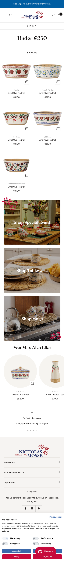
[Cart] (58, 15)
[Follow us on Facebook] (25, 508)
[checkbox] (5, 538)
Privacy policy (55, 517)
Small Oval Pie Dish (16, 91)
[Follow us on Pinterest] (38, 508)
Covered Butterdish (20, 393)
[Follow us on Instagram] (32, 508)
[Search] (10, 15)
